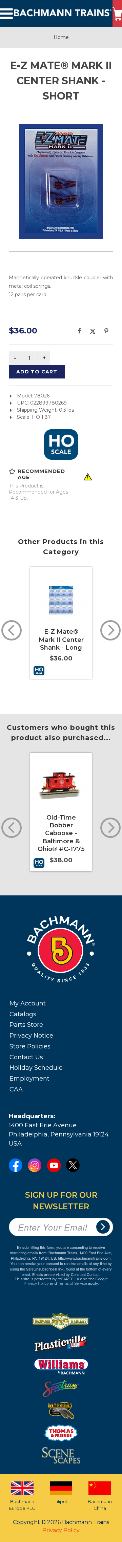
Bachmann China (100, 1505)
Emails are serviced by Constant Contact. (66, 1274)
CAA (16, 1089)
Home (61, 37)
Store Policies (29, 1046)
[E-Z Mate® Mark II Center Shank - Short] (61, 181)
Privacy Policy (36, 1283)
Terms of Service (72, 1283)
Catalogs (22, 1014)
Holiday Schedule (36, 1067)
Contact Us (26, 1057)
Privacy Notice (31, 1035)
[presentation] (11, 630)
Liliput (61, 1501)
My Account (27, 1003)
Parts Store (26, 1024)
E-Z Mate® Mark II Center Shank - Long (61, 639)
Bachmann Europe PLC (22, 1505)
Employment (29, 1078)
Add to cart (36, 372)
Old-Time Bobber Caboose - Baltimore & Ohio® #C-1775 (61, 833)
